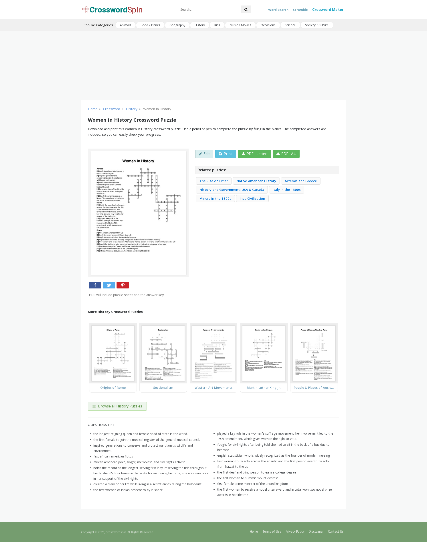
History (200, 25)
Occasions (268, 25)
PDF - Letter (257, 153)
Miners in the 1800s (215, 198)
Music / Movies (240, 25)
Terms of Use (271, 531)
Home (254, 531)
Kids (217, 25)
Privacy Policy (295, 531)
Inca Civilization (252, 198)
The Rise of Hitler (213, 181)
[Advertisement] (213, 65)
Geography (177, 25)
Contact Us (336, 531)
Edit (206, 153)
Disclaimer (316, 531)
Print (228, 153)
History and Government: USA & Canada (231, 189)
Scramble (300, 10)
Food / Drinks (150, 25)
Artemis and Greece (301, 181)
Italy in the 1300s (287, 189)
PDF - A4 (288, 153)
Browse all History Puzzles (119, 406)
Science (290, 25)
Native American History (256, 181)
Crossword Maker (328, 9)
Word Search (278, 10)
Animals (125, 25)
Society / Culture (317, 25)
